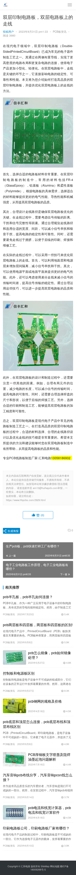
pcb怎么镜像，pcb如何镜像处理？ (49, 655)
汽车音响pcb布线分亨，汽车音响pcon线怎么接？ (37, 777)
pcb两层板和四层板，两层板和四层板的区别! (38, 624)
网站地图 (54, 866)
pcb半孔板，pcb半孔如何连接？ (28, 596)
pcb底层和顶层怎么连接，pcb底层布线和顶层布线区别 (36, 723)
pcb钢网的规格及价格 (45, 701)
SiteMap (45, 866)
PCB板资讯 (59, 31)
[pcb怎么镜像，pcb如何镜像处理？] (14, 657)
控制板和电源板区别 (18, 673)
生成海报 (13, 531)
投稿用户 (8, 31)
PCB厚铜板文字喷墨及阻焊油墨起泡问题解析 (49, 756)
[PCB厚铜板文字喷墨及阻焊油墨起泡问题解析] (14, 759)
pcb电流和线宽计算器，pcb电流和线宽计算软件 (49, 809)
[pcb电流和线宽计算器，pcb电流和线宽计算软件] (14, 812)
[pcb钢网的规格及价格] (14, 706)
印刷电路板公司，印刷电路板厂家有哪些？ (36, 828)
